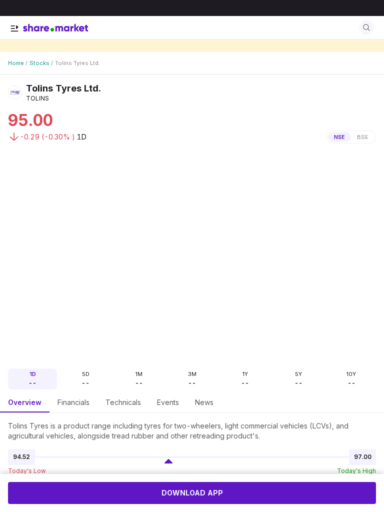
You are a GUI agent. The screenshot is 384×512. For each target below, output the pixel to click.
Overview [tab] (25, 402)
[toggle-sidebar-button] (14, 28)
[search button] (366, 27)
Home (16, 63)
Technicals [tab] (123, 402)
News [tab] (204, 402)
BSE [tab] (362, 137)
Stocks (40, 63)
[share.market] (55, 27)
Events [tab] (168, 402)
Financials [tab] (74, 402)
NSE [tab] (339, 137)
